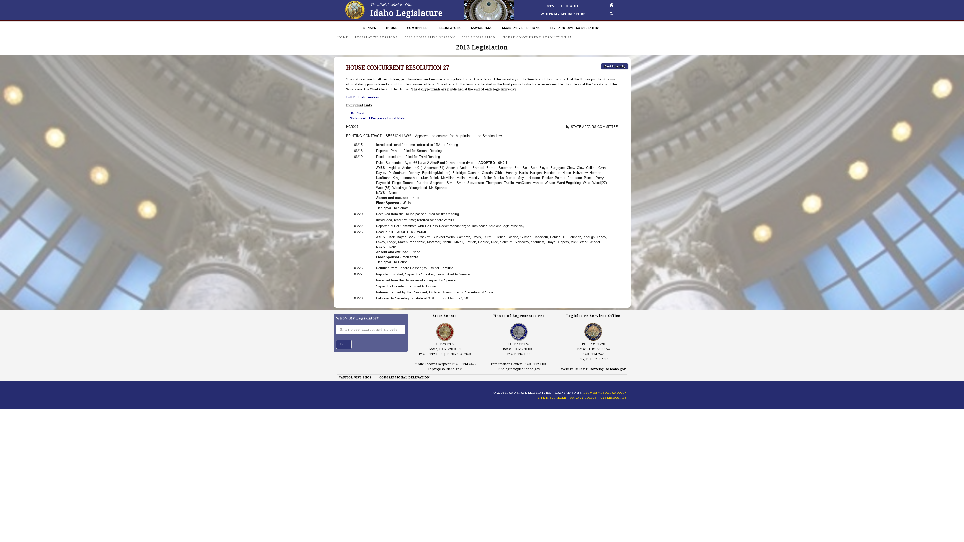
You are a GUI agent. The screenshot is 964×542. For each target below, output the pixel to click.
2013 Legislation (479, 37)
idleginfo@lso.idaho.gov (521, 369)
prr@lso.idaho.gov (447, 369)
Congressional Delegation (404, 377)
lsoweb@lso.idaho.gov (608, 369)
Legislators (450, 28)
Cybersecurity (613, 397)
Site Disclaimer (551, 397)
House (391, 28)
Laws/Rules (481, 28)
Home (342, 37)
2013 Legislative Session (430, 37)
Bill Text (357, 113)
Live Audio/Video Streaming (575, 28)
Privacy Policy (583, 397)
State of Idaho (562, 6)
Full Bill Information (362, 97)
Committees (418, 28)
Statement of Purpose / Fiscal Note (377, 118)
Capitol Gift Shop (355, 377)
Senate (369, 28)
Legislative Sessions (521, 28)
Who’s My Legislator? (562, 14)
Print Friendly (615, 66)
